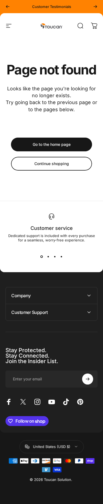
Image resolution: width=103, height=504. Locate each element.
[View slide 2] (48, 256)
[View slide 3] (55, 256)
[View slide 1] (41, 256)
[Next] (95, 6)
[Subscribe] (87, 379)
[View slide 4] (61, 256)
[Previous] (8, 6)
